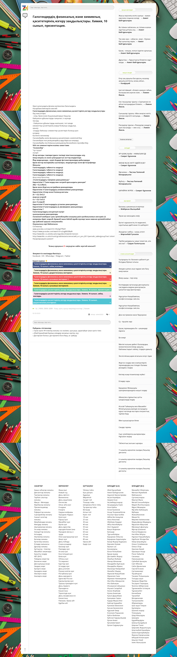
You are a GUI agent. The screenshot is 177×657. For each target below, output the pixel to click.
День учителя (64, 569)
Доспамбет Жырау (114, 556)
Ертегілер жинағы (41, 542)
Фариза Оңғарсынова (140, 635)
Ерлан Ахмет (112, 620)
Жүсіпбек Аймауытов (115, 581)
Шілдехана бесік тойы (92, 505)
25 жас (85, 519)
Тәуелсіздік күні (65, 593)
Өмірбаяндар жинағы (43, 522)
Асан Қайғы (112, 507)
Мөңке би (136, 517)
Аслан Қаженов (113, 510)
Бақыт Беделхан (113, 529)
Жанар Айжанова (114, 561)
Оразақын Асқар (138, 551)
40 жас (85, 524)
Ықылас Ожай (137, 640)
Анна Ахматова (113, 519)
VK (43, 256)
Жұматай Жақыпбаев (115, 574)
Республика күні (65, 574)
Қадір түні (87, 544)
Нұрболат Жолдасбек (140, 539)
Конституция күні (66, 554)
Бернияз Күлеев (113, 544)
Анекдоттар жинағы (42, 532)
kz (37, 308)
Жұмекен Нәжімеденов (116, 578)
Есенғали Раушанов (115, 613)
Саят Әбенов (137, 564)
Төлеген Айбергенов (140, 586)
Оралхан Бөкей (138, 549)
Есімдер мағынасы (41, 544)
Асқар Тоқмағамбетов (116, 512)
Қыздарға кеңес (40, 571)
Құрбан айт (63, 603)
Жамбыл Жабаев (114, 559)
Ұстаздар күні (64, 566)
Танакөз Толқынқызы (140, 576)
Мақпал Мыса (137, 500)
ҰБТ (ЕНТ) (38, 556)
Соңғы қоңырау (65, 544)
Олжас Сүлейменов (139, 544)
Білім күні (62, 556)
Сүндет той (87, 500)
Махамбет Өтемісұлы (140, 490)
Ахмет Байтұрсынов (115, 492)
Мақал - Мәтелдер (41, 502)
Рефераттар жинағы (42, 512)
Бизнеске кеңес (40, 561)
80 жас (85, 539)
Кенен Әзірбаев (113, 591)
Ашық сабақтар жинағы (43, 490)
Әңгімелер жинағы (41, 537)
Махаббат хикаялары (42, 551)
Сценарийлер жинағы (43, 515)
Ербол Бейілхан (113, 615)
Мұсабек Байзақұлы (140, 510)
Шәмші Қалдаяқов (139, 623)
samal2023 (99, 314)
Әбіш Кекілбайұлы (114, 524)
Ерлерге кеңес (40, 569)
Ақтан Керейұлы (114, 497)
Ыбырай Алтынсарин (140, 637)
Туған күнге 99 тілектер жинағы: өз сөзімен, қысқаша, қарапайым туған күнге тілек (67, 331)
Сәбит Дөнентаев (139, 566)
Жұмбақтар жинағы (42, 505)
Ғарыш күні (63, 519)
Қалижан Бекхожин (115, 605)
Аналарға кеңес (40, 576)
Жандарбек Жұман (115, 566)
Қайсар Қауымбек (114, 603)
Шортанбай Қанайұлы (141, 630)
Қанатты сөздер (40, 554)
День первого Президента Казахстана (64, 588)
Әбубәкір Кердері (114, 522)
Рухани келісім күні (66, 571)
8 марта (62, 510)
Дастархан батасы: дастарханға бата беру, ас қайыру (55, 335)
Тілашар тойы (88, 502)
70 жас (85, 537)
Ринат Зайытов (138, 554)
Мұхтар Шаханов (139, 529)
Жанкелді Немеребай (116, 569)
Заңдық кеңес (39, 566)
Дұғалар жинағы (41, 546)
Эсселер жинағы (41, 529)
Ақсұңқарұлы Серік (115, 505)
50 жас (85, 527)
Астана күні (63, 551)
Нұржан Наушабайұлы (141, 537)
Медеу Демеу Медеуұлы (141, 522)
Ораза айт (87, 542)
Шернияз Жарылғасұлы (141, 628)
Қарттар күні (64, 564)
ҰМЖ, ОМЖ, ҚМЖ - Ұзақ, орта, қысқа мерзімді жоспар (60, 308)
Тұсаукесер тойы (89, 507)
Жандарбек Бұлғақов (115, 564)
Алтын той (87, 512)
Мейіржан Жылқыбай (130, 209)
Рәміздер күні (64, 549)
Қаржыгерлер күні (66, 581)
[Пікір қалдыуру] (25, 15)
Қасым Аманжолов (115, 608)
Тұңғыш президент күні (68, 583)
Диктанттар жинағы (42, 492)
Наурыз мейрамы (66, 512)
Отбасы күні (63, 559)
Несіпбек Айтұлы (138, 534)
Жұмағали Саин (113, 576)
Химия (86, 308)
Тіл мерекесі (64, 561)
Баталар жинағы (41, 539)
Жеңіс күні (63, 539)
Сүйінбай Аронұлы (139, 561)
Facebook (36, 256)
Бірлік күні (63, 524)
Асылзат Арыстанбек (115, 515)
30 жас (85, 522)
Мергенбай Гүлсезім (130, 234)
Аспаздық (38, 534)
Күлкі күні (62, 517)
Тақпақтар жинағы (41, 495)
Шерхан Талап (138, 625)
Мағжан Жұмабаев (139, 492)
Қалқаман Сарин (114, 598)
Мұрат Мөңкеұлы (139, 507)
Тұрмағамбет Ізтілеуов (141, 588)
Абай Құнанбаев (114, 490)
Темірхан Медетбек (139, 581)
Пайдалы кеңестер (41, 559)
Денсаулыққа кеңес (42, 564)
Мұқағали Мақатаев (140, 524)
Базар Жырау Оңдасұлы (117, 542)
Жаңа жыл (63, 490)
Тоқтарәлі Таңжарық (140, 583)
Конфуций (125, 83)
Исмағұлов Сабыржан (116, 586)
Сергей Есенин (138, 569)
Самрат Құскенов (128, 156)
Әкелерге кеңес (40, 574)
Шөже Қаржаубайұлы (140, 633)
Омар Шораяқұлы (139, 542)
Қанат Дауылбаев (114, 596)
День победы (64, 542)
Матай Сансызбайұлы (140, 502)
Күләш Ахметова (114, 593)
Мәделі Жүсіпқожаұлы (141, 505)
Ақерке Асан (112, 500)
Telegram (59, 256)
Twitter (67, 256)
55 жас (85, 529)
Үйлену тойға (88, 490)
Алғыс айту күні (65, 505)
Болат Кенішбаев (114, 551)
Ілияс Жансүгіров (139, 642)
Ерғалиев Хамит (113, 623)
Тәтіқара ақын (137, 578)
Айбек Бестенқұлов (115, 517)
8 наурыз (62, 507)
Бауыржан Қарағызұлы (116, 539)
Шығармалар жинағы (43, 527)
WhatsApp (50, 256)
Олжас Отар (136, 546)
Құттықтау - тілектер (42, 549)
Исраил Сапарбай (114, 588)
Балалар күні (64, 546)
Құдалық (86, 495)
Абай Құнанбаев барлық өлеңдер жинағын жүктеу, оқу (56, 333)
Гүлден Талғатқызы (136, 243)
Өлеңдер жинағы (41, 524)
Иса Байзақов (113, 583)
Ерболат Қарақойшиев (116, 618)
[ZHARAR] (25, 7)
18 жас (85, 517)
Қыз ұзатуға (87, 492)
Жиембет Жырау (114, 571)
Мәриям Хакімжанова (140, 519)
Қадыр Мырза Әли (114, 601)
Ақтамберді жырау (114, 502)
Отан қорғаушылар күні (68, 537)
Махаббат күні (64, 522)
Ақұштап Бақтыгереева (116, 495)
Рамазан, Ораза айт (67, 601)
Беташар (86, 510)
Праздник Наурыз (66, 515)
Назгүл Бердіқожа (139, 532)
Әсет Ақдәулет (113, 527)
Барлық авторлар (125, 139)
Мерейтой (87, 497)
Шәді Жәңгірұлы (138, 615)
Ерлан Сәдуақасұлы (115, 625)
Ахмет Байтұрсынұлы (130, 53)
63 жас (85, 534)
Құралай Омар (113, 610)
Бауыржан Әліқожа (115, 537)
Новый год (63, 492)
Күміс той (87, 515)
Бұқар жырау (112, 554)
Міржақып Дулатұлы (140, 527)
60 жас (85, 532)
